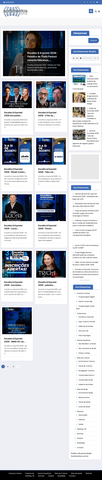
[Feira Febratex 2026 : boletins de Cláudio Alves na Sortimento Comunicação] (79, 80)
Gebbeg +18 (81, 429)
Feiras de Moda (84, 402)
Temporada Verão (85, 380)
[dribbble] (91, 2)
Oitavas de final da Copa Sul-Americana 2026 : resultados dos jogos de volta (85, 196)
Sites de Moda (82, 389)
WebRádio (81, 443)
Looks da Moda (84, 407)
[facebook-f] (84, 2)
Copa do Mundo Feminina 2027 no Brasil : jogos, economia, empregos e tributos (86, 213)
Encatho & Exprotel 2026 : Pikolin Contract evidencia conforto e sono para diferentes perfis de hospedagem (15, 171)
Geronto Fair (83, 331)
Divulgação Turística (86, 371)
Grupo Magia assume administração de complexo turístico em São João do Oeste (85, 255)
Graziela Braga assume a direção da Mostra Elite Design (92, 98)
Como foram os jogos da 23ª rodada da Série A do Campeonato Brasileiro (85, 232)
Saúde (80, 424)
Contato (80, 447)
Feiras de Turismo (85, 366)
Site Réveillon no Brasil (87, 344)
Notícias (80, 434)
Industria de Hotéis (85, 384)
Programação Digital (86, 297)
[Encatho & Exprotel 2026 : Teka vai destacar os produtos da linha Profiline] (51, 151)
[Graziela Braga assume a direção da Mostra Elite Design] (79, 97)
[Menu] (91, 11)
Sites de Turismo (83, 358)
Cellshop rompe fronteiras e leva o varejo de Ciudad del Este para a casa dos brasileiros (85, 223)
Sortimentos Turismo (86, 361)
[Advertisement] (85, 166)
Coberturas (81, 313)
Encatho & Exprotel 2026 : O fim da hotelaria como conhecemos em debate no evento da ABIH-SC (48, 114)
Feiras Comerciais (85, 301)
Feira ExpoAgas (84, 335)
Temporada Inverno (86, 375)
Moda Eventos (84, 397)
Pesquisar (93, 40)
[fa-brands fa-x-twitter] (87, 2)
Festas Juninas (84, 353)
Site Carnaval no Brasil (87, 348)
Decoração (82, 415)
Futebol (80, 438)
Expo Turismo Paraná (86, 321)
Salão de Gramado (85, 326)
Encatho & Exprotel (86, 317)
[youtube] (97, 2)
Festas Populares (83, 340)
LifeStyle (80, 411)
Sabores (81, 419)
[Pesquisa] (96, 11)
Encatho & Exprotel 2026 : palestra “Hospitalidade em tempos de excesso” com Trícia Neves (48, 284)
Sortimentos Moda (85, 393)
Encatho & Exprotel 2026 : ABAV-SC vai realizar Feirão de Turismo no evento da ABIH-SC (14, 340)
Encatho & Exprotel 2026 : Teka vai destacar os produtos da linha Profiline (48, 171)
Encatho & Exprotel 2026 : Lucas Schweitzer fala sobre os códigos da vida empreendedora (14, 227)
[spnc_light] (99, 11)
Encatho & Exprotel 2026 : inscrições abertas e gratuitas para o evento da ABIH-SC (15, 284)
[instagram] (94, 2)
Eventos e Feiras (83, 293)
